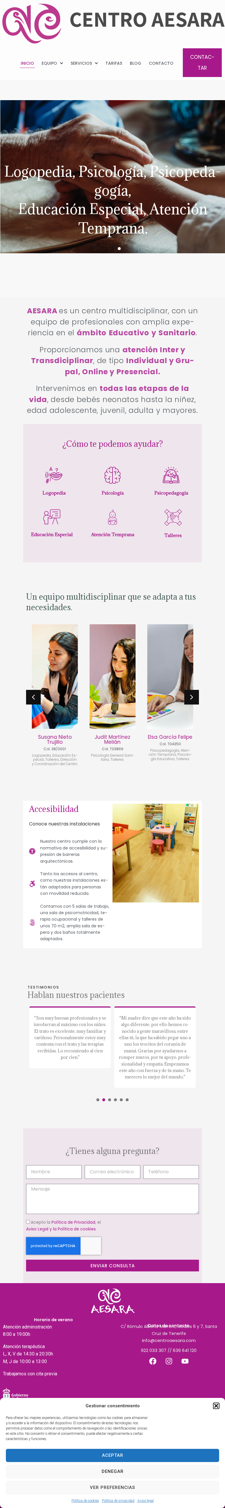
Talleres (173, 535)
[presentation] (98, 1100)
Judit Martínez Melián (112, 740)
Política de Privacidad (73, 1222)
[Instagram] (168, 1361)
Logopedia (54, 493)
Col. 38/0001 (55, 748)
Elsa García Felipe (170, 737)
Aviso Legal (37, 1229)
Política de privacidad (118, 1501)
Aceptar (112, 1455)
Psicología (113, 493)
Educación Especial (52, 534)
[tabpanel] (70, 1047)
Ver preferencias (112, 1487)
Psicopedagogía (171, 493)
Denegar (113, 1471)
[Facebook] (152, 1361)
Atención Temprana (112, 534)
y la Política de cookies (73, 1229)
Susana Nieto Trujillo (55, 740)
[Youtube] (185, 1361)
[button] (216, 1406)
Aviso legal (145, 1501)
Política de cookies (85, 1501)
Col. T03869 (112, 748)
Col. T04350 (170, 743)
